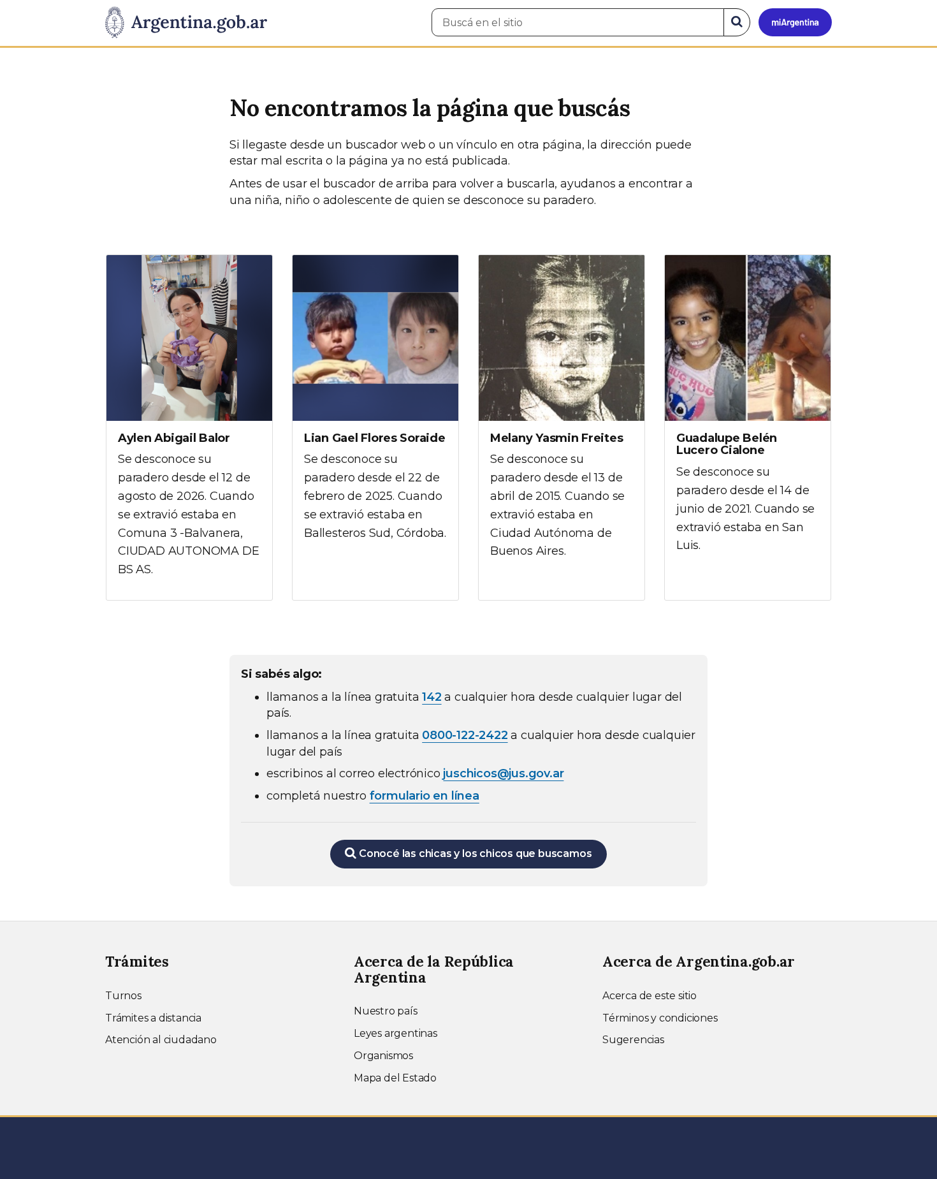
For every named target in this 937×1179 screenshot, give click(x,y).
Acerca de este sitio (649, 996)
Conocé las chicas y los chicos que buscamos (474, 853)
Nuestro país (386, 1011)
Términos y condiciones (660, 1018)
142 (431, 697)
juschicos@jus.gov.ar (503, 773)
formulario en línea (424, 796)
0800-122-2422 (464, 735)
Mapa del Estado (395, 1078)
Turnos (123, 996)
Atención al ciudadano (161, 1040)
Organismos (383, 1056)
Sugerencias (633, 1040)
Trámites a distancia (153, 1018)
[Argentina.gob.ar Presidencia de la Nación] (186, 23)
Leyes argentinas (395, 1033)
